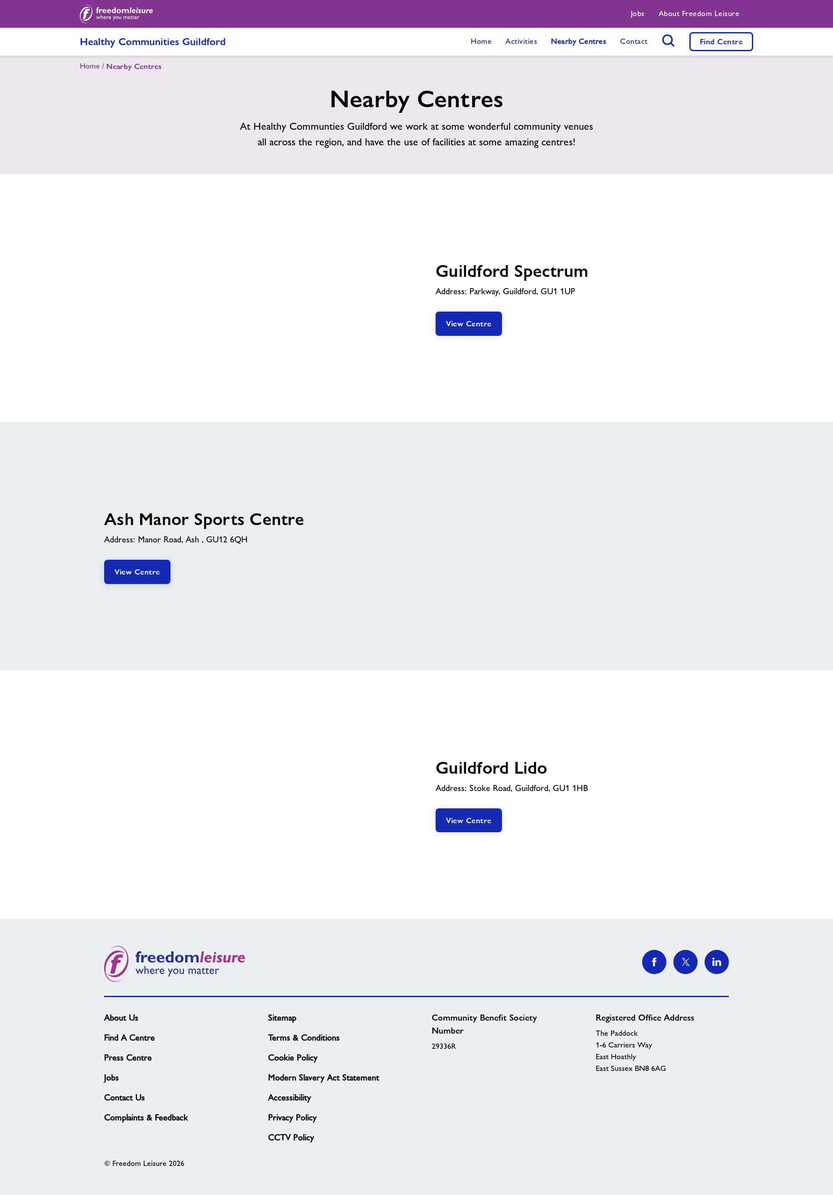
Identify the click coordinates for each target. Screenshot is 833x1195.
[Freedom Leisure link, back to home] (116, 13)
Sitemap (282, 1017)
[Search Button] (669, 40)
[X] (685, 962)
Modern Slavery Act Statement (323, 1077)
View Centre (469, 323)
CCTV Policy (291, 1137)
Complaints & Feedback (146, 1117)
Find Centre (721, 41)
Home (90, 66)
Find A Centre (129, 1037)
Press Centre (128, 1057)
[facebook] (654, 962)
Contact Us (124, 1097)
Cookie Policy (293, 1057)
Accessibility (289, 1097)
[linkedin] (717, 962)
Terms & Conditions (304, 1037)
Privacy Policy (292, 1117)
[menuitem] (638, 14)
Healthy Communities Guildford (153, 41)
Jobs (111, 1077)
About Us (121, 1017)
